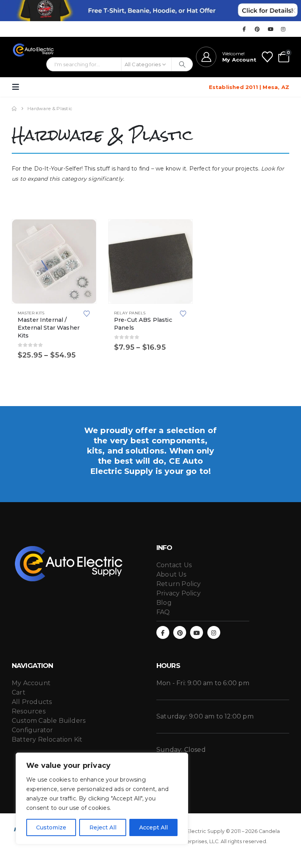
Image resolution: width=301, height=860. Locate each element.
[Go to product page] (54, 261)
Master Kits (31, 313)
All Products (32, 702)
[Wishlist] (267, 56)
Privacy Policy (178, 593)
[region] (102, 798)
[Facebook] (244, 29)
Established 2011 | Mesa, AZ (249, 87)
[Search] (182, 64)
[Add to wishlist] (87, 313)
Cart (18, 692)
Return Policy (178, 584)
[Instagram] (283, 29)
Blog (164, 602)
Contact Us (174, 565)
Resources (28, 711)
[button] (18, 87)
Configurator (32, 730)
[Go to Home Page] (14, 108)
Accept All (153, 827)
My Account (31, 683)
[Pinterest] (257, 29)
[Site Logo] (33, 50)
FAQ (163, 612)
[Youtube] (270, 29)
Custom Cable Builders (48, 720)
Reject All (102, 827)
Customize (51, 827)
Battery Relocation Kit (47, 739)
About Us (171, 574)
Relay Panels (129, 313)
